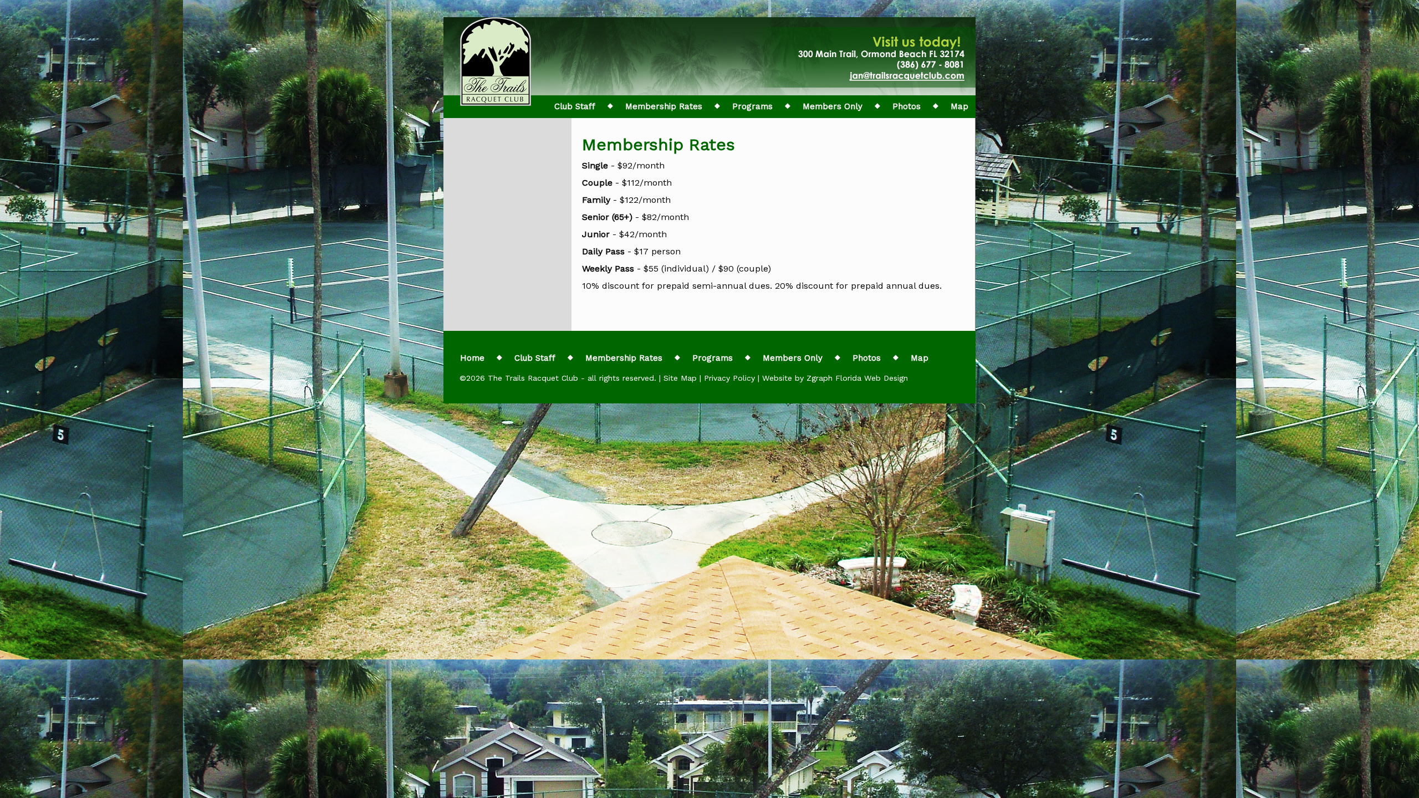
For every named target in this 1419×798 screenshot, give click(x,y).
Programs (752, 106)
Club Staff (574, 106)
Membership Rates (663, 106)
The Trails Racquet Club (534, 378)
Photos (906, 106)
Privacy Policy (729, 378)
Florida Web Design (871, 378)
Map (959, 106)
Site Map (680, 378)
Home (472, 358)
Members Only (832, 106)
